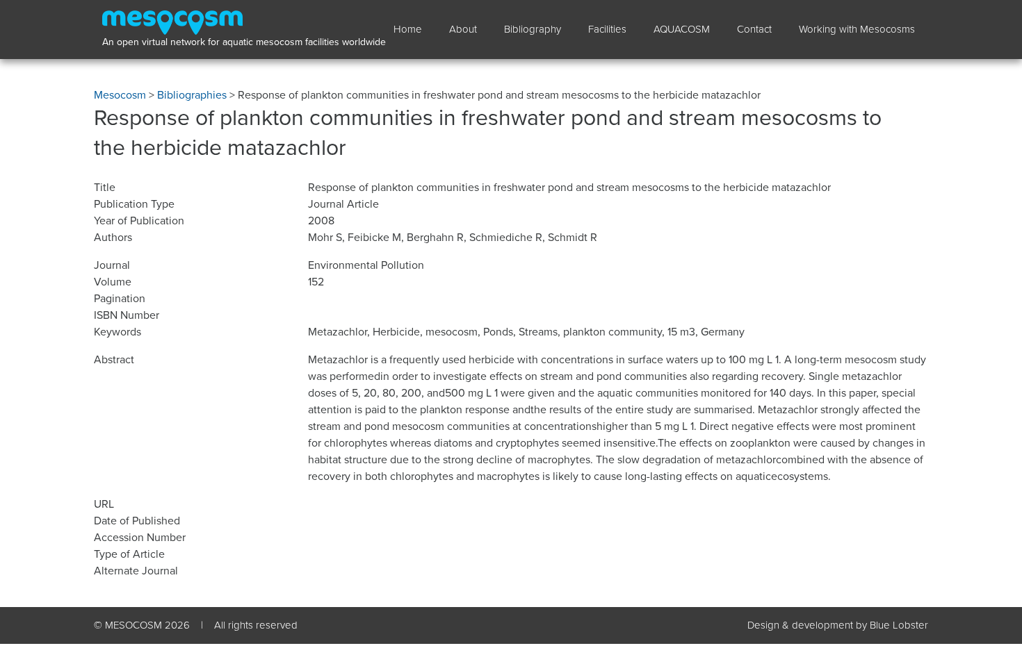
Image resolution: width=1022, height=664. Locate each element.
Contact (754, 29)
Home (408, 29)
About (463, 29)
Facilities (607, 29)
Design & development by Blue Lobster (837, 625)
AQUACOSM (682, 29)
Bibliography (532, 29)
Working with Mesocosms (857, 29)
